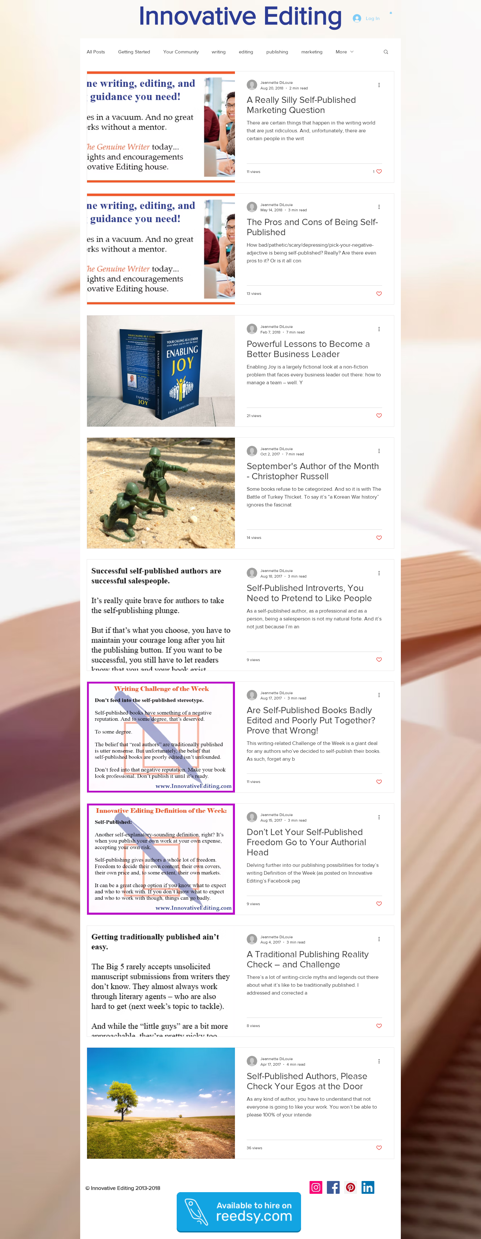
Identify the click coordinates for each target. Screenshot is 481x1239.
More (341, 51)
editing (246, 51)
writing (219, 51)
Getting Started (134, 51)
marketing (312, 51)
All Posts (96, 51)
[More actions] (381, 85)
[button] (391, 12)
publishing (277, 51)
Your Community (181, 51)
